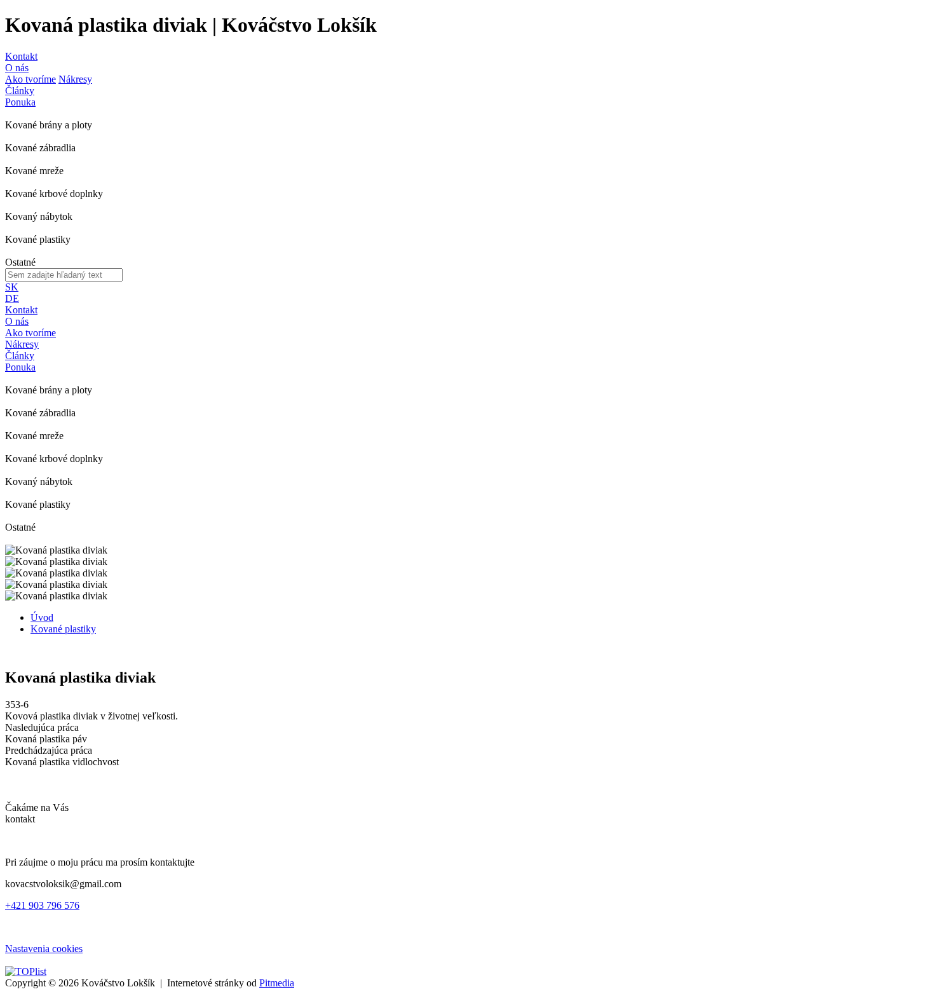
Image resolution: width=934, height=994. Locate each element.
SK (11, 287)
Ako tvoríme (30, 79)
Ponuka (20, 102)
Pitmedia (276, 982)
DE (12, 298)
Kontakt (21, 56)
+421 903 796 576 (42, 905)
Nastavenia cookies (44, 948)
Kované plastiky (63, 628)
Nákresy (75, 79)
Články (19, 90)
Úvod (41, 617)
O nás (17, 67)
